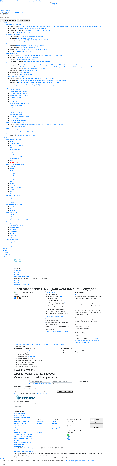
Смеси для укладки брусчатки (19, 116)
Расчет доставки (81, 338)
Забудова (61, 296)
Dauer (11, 178)
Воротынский (70, 67)
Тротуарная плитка (23, 80)
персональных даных (43, 393)
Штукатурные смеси (16, 97)
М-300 (36, 70)
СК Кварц (13, 180)
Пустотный (36, 65)
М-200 (32, 70)
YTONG (22, 55)
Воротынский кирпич (16, 225)
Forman (46, 124)
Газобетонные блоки (12, 53)
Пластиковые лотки (23, 135)
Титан (11, 170)
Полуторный (35, 68)
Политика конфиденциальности (24, 451)
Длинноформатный (46, 65)
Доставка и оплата (37, 344)
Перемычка (19, 28)
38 (24, 42)
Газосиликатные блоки (13, 24)
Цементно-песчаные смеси (18, 91)
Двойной (42, 68)
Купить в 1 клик (93, 338)
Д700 (33, 59)
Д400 (22, 32)
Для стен (46, 28)
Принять (3, 464)
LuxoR (11, 191)
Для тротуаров (54, 82)
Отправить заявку (85, 381)
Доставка (55, 423)
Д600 (29, 32)
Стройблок (51, 78)
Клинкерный (56, 65)
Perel (11, 172)
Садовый (43, 86)
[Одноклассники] (17, 298)
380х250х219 (45, 40)
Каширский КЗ (60, 67)
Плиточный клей (15, 118)
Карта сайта (56, 431)
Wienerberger (31, 36)
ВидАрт (12, 183)
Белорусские (24, 26)
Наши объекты (21, 1)
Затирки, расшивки (16, 114)
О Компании (4, 1)
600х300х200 (37, 30)
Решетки (32, 135)
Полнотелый (28, 65)
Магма (41, 124)
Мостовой (37, 86)
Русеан (12, 181)
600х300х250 (27, 61)
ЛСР (25, 36)
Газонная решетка (61, 80)
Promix (12, 168)
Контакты (40, 432)
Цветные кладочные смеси (18, 93)
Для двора (36, 82)
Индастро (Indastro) (16, 187)
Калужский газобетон (51, 26)
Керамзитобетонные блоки (14, 44)
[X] (20, 298)
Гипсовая (17, 126)
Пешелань (35, 124)
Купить (78, 335)
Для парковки (44, 82)
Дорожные (19, 86)
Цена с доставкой (88, 315)
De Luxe (12, 189)
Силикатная (24, 126)
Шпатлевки (13, 99)
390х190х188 (35, 49)
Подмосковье (32, 78)
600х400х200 (36, 61)
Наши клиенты (12, 1)
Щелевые (29, 74)
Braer (37, 36)
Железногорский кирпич (17, 224)
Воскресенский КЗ (29, 67)
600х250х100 (45, 30)
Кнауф (22, 124)
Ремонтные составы (16, 105)
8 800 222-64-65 (17, 12)
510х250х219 (28, 40)
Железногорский (79, 67)
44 (22, 42)
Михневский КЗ (51, 67)
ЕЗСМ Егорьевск (38, 26)
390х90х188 (44, 49)
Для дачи (21, 82)
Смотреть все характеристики (54, 316)
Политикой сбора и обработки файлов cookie (80, 461)
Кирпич (8, 63)
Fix (10, 193)
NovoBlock (13, 151)
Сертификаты (47, 344)
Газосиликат (62, 302)
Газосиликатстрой (67, 26)
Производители (19, 446)
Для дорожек (28, 82)
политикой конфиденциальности (42, 383)
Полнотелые (28, 51)
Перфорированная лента (25, 130)
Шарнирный (50, 86)
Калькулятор (43, 1)
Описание (28, 344)
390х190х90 (19, 49)
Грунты (12, 111)
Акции (54, 421)
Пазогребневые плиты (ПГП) (15, 122)
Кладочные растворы (16, 113)
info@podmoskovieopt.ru (22, 417)
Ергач (26, 124)
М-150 (23, 70)
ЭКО (60, 55)
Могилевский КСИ (44, 55)
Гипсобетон (61, 124)
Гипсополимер (53, 124)
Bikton (11, 160)
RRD (26, 47)
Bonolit (82, 26)
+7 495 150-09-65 (5, 12)
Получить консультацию (65, 391)
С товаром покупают (58, 344)
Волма (30, 124)
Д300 (18, 32)
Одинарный (27, 68)
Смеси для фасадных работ (18, 120)
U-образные (27, 28)
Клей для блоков (15, 90)
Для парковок (30, 84)
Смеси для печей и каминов (18, 107)
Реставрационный (71, 65)
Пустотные (20, 51)
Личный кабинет (57, 429)
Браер (39, 78)
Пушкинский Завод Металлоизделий (31, 132)
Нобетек (44, 78)
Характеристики (19, 344)
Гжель (22, 36)
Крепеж (8, 128)
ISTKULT (56, 55)
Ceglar (41, 36)
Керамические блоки (13, 34)
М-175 (27, 70)
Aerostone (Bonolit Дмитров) (93, 26)
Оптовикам (55, 425)
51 (20, 42)
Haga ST (12, 174)
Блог (37, 1)
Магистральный (28, 86)
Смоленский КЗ (40, 67)
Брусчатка (32, 80)
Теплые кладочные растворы (19, 95)
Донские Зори (89, 67)
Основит (12, 166)
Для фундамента (39, 46)
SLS (29, 55)
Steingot (22, 78)
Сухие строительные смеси (15, 88)
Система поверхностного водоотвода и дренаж (21, 134)
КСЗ (59, 26)
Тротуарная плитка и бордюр (15, 76)
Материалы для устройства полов (20, 103)
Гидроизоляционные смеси (18, 109)
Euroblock (76, 26)
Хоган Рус (31, 47)
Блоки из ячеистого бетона (23, 442)
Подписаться (19, 411)
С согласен (45, 383)
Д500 (26, 32)
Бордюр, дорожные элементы (45, 80)
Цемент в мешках (15, 101)
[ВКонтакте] (15, 298)
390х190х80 (27, 49)
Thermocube (34, 55)
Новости (28, 1)
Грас (51, 55)
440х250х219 (36, 40)
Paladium (12, 185)
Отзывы (33, 1)
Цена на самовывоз (88, 301)
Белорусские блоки (20, 444)
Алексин (22, 47)
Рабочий (20, 72)
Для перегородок (37, 28)
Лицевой (26, 72)
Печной (62, 65)
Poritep (30, 26)
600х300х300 (28, 30)
